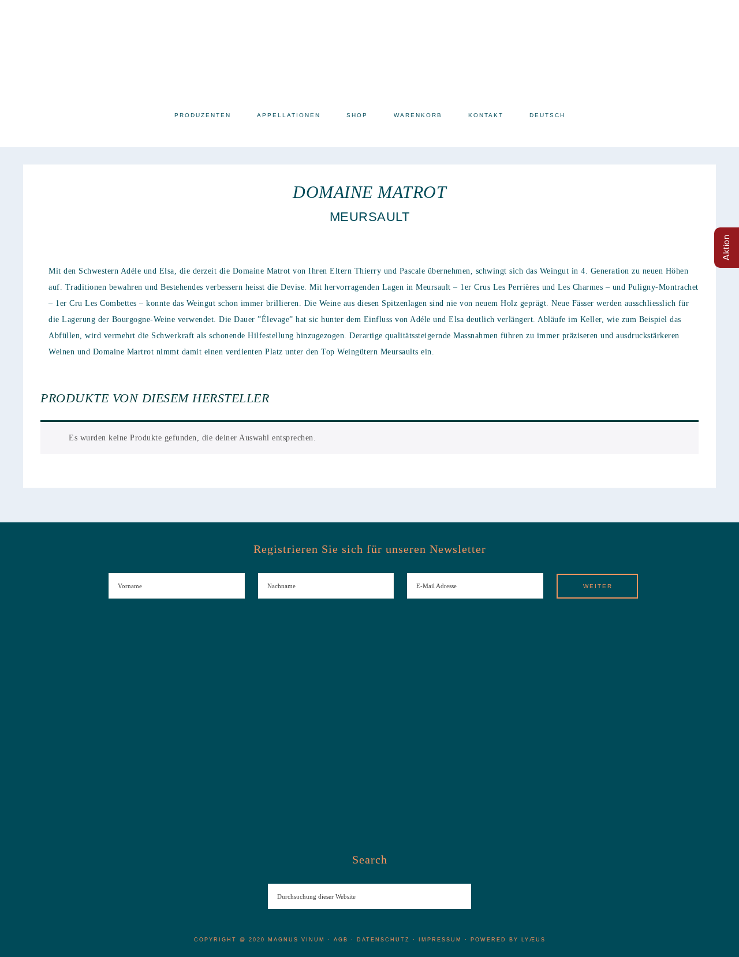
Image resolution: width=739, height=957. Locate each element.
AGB (341, 940)
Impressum (440, 940)
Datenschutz (383, 940)
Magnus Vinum (369, 50)
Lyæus (533, 940)
